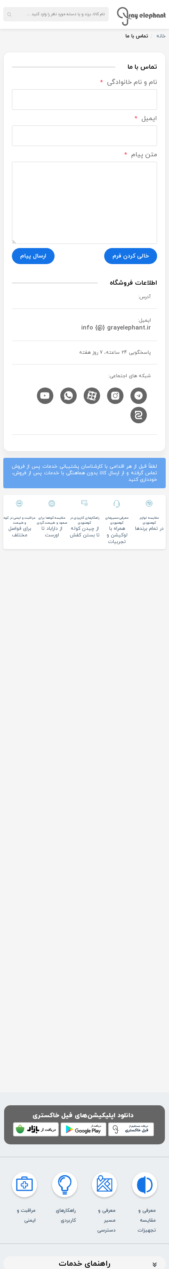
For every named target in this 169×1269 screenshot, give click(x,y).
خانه (161, 36)
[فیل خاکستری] (141, 16)
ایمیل (146, 118)
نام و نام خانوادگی (128, 82)
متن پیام (140, 155)
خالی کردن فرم (130, 256)
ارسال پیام (33, 256)
